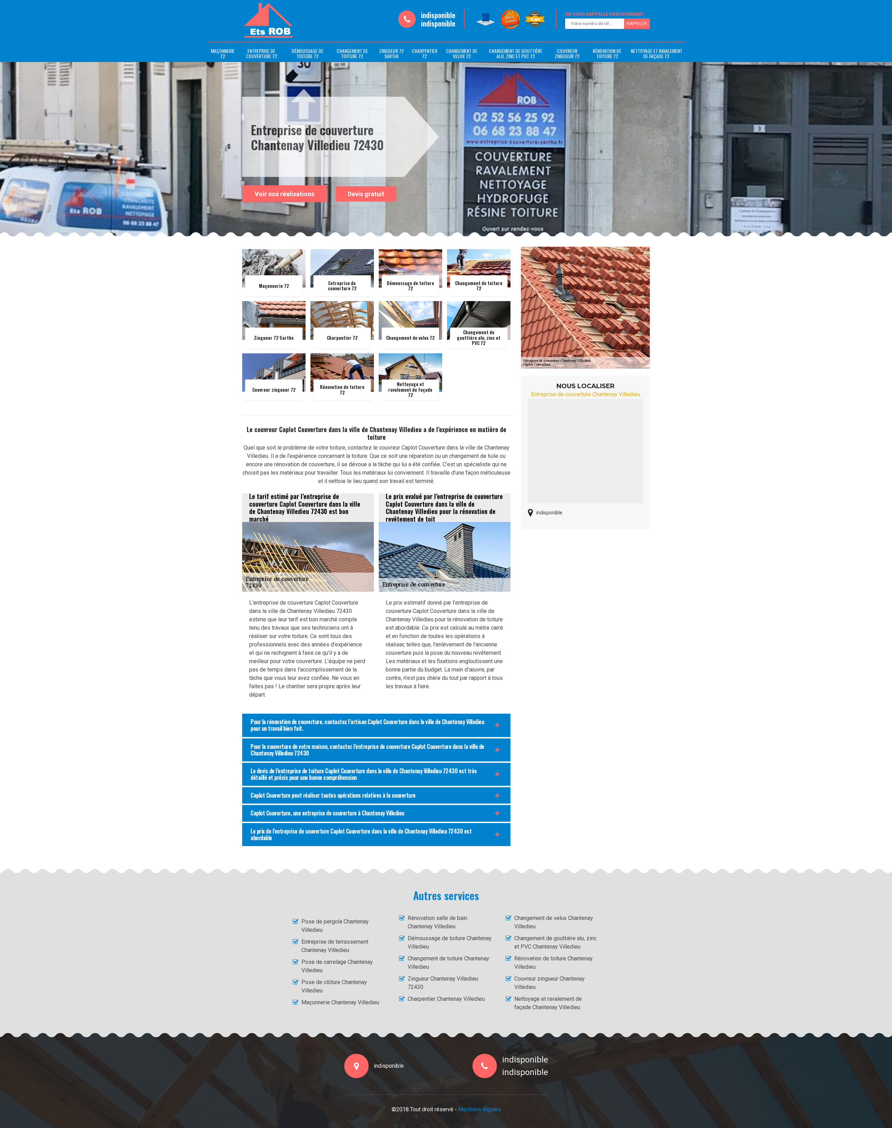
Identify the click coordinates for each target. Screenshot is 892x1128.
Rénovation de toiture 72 (607, 53)
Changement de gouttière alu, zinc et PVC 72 (515, 53)
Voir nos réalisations (284, 193)
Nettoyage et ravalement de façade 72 (656, 53)
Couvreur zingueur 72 (567, 53)
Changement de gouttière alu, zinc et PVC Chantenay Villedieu (555, 942)
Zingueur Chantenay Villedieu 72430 (443, 982)
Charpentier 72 (424, 53)
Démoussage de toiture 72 (307, 53)
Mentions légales (479, 1109)
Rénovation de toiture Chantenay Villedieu (553, 962)
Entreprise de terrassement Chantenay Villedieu (334, 945)
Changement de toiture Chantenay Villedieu (448, 962)
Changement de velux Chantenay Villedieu (553, 922)
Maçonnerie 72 (222, 53)
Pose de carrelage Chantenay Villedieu (337, 966)
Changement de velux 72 (461, 53)
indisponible (438, 15)
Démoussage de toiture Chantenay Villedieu (450, 942)
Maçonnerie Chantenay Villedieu (340, 1002)
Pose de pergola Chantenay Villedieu (335, 925)
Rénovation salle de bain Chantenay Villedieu (437, 922)
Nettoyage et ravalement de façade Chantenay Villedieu (548, 1003)
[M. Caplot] (268, 20)
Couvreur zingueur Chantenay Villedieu (549, 982)
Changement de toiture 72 (352, 53)
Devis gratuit (366, 194)
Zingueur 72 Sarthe (391, 53)
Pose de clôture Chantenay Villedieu (334, 986)
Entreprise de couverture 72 (261, 53)
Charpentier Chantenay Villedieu (446, 999)
